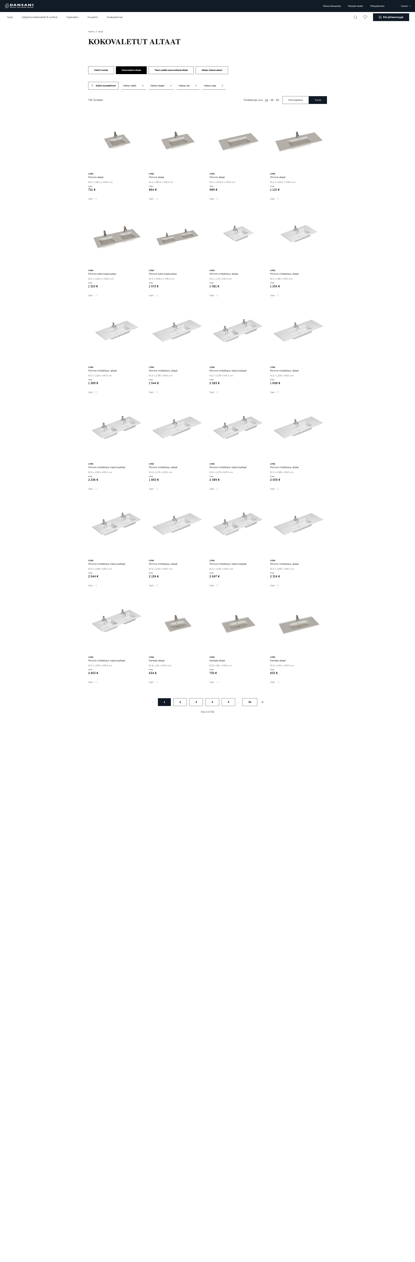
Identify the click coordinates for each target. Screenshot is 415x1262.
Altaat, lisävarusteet (212, 70)
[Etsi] (355, 17)
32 (249, 702)
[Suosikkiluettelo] (365, 17)
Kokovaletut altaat (131, 70)
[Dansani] (19, 6)
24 (266, 100)
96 (277, 100)
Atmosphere (295, 100)
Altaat (100, 31)
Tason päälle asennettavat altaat (171, 70)
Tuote (318, 100)
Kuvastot (93, 17)
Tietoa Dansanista (332, 6)
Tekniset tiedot (355, 6)
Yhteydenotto (377, 6)
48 (272, 100)
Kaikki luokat (101, 70)
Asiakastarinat (114, 17)
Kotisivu (91, 31)
